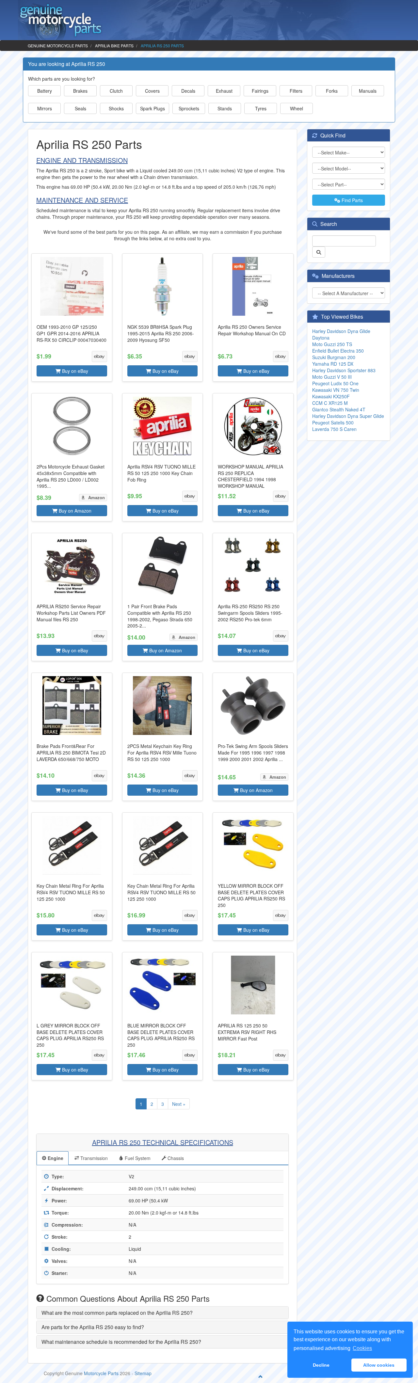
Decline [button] (321, 1365)
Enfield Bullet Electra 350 (338, 350)
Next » (178, 1104)
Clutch (116, 90)
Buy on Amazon (74, 510)
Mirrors (44, 108)
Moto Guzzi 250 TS (332, 344)
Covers (152, 90)
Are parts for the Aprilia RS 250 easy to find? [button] (92, 1327)
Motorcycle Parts (101, 1373)
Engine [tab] (54, 1158)
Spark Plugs (152, 108)
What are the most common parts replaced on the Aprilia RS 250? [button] (117, 1312)
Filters (296, 90)
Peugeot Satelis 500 (333, 422)
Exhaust (224, 90)
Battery (44, 90)
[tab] (162, 1313)
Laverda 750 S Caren (334, 429)
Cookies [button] (362, 1348)
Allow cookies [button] (378, 1365)
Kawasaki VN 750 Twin (335, 390)
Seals (80, 108)
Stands (224, 108)
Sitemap (143, 1373)
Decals (188, 90)
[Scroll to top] (260, 1376)
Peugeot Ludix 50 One (335, 383)
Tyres (260, 108)
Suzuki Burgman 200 (333, 357)
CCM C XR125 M (330, 403)
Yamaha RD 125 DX (332, 363)
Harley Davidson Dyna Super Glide (348, 416)
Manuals (368, 90)
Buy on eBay (74, 371)
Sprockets (189, 108)
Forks (332, 90)
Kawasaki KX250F (331, 396)
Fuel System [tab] (137, 1158)
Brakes (80, 90)
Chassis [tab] (175, 1158)
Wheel (296, 108)
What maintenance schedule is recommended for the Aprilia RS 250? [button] (121, 1341)
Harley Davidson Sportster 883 (344, 370)
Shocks (116, 108)
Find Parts (351, 200)
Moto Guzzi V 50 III (332, 377)
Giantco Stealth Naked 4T (338, 409)
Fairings (260, 90)
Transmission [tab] (93, 1158)
